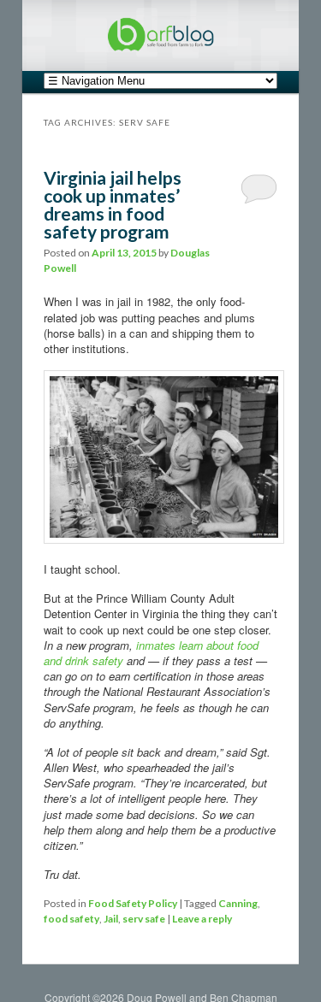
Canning (238, 903)
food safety (71, 918)
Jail (111, 918)
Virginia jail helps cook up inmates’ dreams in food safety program (112, 204)
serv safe (143, 918)
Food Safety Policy (132, 903)
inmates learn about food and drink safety (151, 653)
